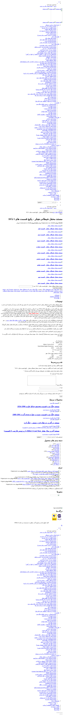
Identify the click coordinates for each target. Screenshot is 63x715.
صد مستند (16, 289)
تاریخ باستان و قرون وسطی (52, 25)
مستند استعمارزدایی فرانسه (49, 105)
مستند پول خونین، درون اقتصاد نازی (47, 51)
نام (61, 387)
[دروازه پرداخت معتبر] (54, 520)
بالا (61, 525)
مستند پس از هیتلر (51, 110)
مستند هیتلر (56, 292)
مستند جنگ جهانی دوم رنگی (49, 75)
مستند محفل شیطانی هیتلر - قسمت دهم (50, 283)
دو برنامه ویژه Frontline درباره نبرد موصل (45, 143)
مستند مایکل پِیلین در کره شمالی (48, 187)
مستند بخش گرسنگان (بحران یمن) (47, 126)
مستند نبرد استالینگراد (50, 82)
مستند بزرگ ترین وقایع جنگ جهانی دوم (46, 77)
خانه (61, 212)
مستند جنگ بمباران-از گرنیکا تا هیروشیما (46, 89)
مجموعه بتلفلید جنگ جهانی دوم (48, 80)
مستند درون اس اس (51, 85)
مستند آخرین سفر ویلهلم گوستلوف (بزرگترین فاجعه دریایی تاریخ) (39, 73)
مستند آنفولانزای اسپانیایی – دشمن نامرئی (45, 164)
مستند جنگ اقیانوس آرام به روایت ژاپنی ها (45, 95)
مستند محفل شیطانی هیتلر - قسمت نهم (50, 277)
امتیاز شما (59, 373)
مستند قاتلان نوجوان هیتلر (49, 66)
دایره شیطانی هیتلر (24, 289)
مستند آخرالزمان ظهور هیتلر (49, 88)
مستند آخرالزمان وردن (50, 41)
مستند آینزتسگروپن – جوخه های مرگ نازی (45, 72)
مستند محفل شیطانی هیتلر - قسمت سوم (49, 241)
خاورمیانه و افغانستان (53, 117)
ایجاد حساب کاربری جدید (46, 6)
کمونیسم (57, 454)
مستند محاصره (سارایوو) (50, 157)
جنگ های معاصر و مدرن (53, 451)
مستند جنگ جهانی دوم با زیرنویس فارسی (31, 291)
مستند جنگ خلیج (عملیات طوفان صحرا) (46, 135)
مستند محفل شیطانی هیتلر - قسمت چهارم (49, 247)
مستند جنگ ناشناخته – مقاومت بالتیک (46, 114)
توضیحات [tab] (57, 295)
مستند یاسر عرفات (51, 119)
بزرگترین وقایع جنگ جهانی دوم (14, 320)
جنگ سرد (57, 102)
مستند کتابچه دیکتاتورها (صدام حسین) (46, 138)
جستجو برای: (59, 437)
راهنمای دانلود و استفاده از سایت (51, 195)
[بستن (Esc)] (57, 712)
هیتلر (24, 320)
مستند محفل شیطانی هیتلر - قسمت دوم (50, 235)
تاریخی (57, 444)
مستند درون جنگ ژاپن (50, 58)
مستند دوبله (17, 291)
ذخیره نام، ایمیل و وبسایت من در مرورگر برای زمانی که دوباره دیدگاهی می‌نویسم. (40, 393)
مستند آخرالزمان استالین (50, 79)
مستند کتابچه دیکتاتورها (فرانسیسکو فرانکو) (45, 177)
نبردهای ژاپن (56, 464)
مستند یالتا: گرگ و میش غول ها (48, 63)
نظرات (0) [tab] (56, 298)
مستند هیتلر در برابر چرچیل (49, 91)
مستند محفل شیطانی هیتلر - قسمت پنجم (49, 253)
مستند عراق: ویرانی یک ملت (49, 121)
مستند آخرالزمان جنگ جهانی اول (48, 39)
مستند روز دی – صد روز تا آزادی (48, 50)
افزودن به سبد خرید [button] (48, 409)
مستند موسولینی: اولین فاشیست (47, 45)
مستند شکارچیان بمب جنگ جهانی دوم (46, 64)
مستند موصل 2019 (51, 142)
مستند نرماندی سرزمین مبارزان (48, 26)
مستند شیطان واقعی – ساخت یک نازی (46, 70)
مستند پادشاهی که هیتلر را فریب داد (47, 83)
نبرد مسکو (56, 463)
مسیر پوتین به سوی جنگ (50, 160)
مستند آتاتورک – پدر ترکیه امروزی (47, 182)
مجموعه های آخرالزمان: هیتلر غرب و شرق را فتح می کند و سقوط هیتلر (38, 61)
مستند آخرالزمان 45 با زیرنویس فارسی (46, 67)
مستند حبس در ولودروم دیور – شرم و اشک (45, 47)
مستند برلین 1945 (51, 69)
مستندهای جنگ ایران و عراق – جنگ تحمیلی (45, 124)
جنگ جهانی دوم (55, 44)
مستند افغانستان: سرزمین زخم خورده (46, 129)
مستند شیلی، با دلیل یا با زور (49, 155)
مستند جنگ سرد (52, 107)
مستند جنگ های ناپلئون (50, 29)
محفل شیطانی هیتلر (51, 60)
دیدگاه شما (59, 385)
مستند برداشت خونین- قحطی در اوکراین (46, 151)
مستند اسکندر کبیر (51, 33)
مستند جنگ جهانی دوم (47, 291)
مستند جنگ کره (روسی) (50, 108)
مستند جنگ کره (52, 113)
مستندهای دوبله (55, 190)
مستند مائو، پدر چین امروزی (49, 170)
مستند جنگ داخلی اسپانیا (50, 168)
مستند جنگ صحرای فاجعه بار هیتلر (47, 55)
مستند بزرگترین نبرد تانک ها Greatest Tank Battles (44, 161)
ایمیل (60, 390)
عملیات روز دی (55, 452)
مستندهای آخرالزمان (54, 457)
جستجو (38, 437)
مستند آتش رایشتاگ (51, 57)
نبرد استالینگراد (55, 460)
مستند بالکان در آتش (51, 158)
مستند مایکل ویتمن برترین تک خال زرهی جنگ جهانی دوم (42, 94)
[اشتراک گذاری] (58, 712)
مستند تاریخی (9, 289)
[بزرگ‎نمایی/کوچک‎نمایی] (61, 712)
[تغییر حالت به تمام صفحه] (60, 712)
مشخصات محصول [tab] (54, 296)
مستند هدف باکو (52, 97)
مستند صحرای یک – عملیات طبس (47, 171)
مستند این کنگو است (51, 186)
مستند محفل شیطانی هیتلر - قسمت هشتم (49, 271)
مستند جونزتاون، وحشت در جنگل (47, 174)
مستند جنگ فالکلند (51, 176)
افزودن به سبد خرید (57, 287)
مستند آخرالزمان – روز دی (49, 48)
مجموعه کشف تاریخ (51, 167)
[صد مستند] (52, 9)
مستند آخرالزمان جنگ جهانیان (48, 111)
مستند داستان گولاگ (51, 163)
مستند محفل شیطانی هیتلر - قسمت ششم (49, 259)
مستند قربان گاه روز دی (50, 99)
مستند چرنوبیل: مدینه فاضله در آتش (47, 152)
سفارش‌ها (56, 198)
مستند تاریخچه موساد (50, 149)
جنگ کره (57, 448)
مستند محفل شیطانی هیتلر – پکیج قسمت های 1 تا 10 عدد (47, 286)
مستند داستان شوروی (50, 189)
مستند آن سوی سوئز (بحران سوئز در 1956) (45, 127)
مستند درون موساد (51, 179)
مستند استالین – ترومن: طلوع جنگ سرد (46, 104)
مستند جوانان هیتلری (51, 86)
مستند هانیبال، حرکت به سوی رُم (47, 31)
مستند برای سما (52, 141)
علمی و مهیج (53, 193)
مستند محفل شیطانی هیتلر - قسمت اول (50, 228)
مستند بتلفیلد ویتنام (51, 116)
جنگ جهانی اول (55, 36)
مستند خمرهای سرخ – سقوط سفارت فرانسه (44, 148)
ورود (55, 6)
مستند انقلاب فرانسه (51, 32)
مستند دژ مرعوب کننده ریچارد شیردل (46, 35)
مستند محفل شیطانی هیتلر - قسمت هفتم (49, 265)
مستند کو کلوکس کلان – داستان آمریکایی (45, 154)
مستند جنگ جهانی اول (50, 38)
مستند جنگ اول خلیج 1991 (49, 133)
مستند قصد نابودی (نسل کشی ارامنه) (46, 180)
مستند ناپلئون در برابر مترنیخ (49, 28)
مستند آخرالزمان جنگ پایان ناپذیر (48, 42)
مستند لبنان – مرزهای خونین (49, 120)
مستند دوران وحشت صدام (49, 136)
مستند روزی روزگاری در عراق (48, 132)
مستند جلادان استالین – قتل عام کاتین (46, 165)
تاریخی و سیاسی (55, 145)
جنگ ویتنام (56, 449)
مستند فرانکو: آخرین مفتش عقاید (47, 146)
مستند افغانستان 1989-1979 (49, 130)
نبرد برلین (56, 461)
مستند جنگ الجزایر (51, 123)
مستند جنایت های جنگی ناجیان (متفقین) (46, 92)
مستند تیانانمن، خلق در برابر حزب (47, 185)
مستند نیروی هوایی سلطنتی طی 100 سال (45, 101)
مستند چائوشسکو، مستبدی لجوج (48, 183)
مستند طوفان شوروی (50, 76)
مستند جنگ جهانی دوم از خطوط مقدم (46, 53)
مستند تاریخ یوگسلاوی (50, 173)
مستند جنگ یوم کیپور (51, 139)
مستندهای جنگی (46, 289)
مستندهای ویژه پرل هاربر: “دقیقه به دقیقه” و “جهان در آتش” (41, 54)
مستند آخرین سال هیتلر (50, 98)
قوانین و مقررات (55, 196)
